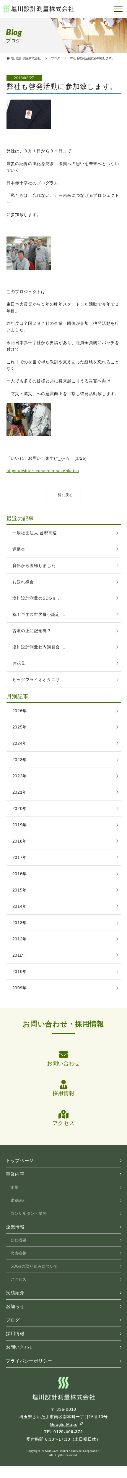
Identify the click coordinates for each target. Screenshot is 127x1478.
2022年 (19, 776)
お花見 (18, 663)
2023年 (19, 759)
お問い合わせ (20, 1347)
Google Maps (63, 1424)
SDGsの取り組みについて (34, 1266)
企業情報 (15, 1226)
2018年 (19, 841)
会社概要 (18, 1240)
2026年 (19, 710)
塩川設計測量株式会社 (38, 8)
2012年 (19, 939)
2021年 (19, 792)
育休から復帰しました (34, 565)
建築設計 (18, 1200)
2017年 (19, 857)
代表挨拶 (18, 1253)
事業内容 (15, 1174)
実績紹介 (15, 1292)
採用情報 (15, 1333)
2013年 (19, 922)
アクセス (18, 1279)
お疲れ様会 (23, 581)
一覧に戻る (63, 495)
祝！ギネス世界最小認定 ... (39, 614)
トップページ (20, 1160)
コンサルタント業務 (28, 1213)
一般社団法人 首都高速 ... (37, 533)
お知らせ (15, 1306)
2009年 (19, 987)
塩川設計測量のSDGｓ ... (37, 598)
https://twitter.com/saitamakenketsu (42, 470)
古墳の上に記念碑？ (31, 630)
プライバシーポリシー (29, 1360)
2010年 (19, 971)
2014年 (19, 906)
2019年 (19, 824)
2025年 (19, 727)
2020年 (19, 808)
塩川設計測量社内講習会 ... (39, 647)
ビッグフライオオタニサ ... (39, 679)
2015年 (19, 890)
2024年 (19, 743)
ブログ (13, 1319)
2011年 (19, 955)
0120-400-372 (68, 1431)
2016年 (19, 873)
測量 (14, 1187)
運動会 (18, 549)
